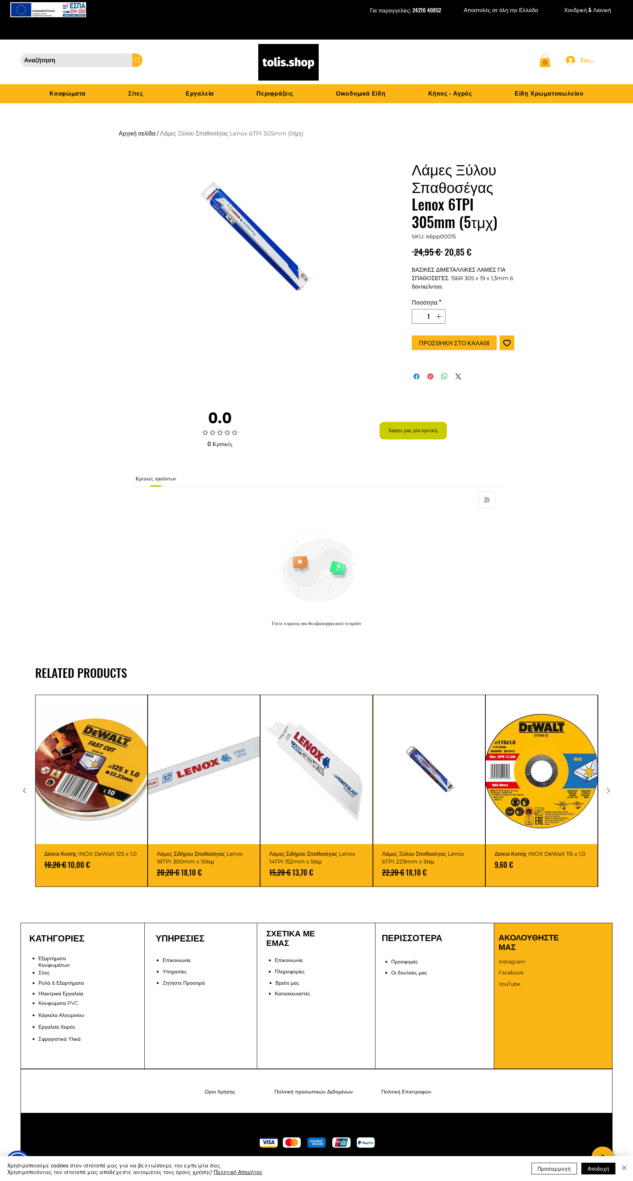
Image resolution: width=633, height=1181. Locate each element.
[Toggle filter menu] (486, 499)
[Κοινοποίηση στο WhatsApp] (444, 376)
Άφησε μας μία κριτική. (413, 430)
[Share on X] (458, 376)
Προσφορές (404, 961)
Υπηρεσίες (175, 971)
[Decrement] (418, 316)
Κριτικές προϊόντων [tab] (156, 478)
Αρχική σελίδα (137, 133)
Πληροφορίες (290, 971)
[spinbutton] (428, 316)
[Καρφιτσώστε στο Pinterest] (430, 376)
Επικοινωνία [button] (176, 960)
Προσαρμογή (554, 1168)
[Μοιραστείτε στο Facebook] (416, 376)
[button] (545, 60)
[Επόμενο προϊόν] (608, 790)
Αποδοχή (598, 1168)
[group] (316, 790)
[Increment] (439, 316)
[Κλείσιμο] (624, 1168)
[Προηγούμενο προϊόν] (24, 790)
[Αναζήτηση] (137, 60)
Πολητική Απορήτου (238, 1172)
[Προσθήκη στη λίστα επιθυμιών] (507, 342)
